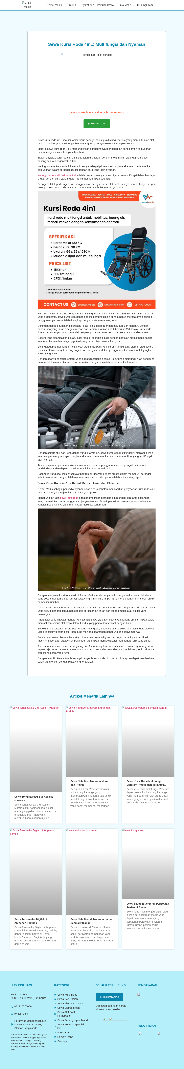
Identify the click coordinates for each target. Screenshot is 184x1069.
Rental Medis (54, 5)
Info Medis (125, 5)
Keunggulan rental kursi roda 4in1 (57, 175)
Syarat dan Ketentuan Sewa (98, 5)
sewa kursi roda (69, 497)
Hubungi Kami (145, 5)
